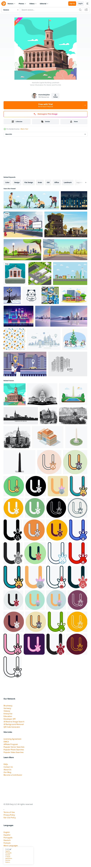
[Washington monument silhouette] (19, 462)
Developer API (9, 719)
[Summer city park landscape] (22, 249)
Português (8, 837)
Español (7, 835)
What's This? (24, 129)
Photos (21, 4)
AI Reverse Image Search (14, 721)
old (48, 182)
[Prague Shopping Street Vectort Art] (74, 200)
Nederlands (8, 858)
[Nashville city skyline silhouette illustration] (21, 415)
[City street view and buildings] (23, 224)
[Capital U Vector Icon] (49, 462)
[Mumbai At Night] (18, 316)
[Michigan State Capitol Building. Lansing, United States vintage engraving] (17, 437)
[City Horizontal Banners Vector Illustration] (50, 295)
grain (40, 182)
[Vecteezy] (3, 3)
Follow (55, 97)
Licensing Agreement (12, 739)
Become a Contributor (13, 775)
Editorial (43, 4)
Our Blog (7, 772)
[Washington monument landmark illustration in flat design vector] (73, 394)
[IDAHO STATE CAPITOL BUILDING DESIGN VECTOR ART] (42, 394)
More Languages (11, 845)
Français (7, 843)
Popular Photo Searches (14, 749)
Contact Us (8, 767)
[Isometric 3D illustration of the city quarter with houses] (39, 273)
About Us (7, 769)
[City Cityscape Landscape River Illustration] (43, 339)
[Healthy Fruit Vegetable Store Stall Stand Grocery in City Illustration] (73, 295)
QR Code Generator (12, 727)
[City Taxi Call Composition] (25, 364)
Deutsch (7, 840)
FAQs (6, 764)
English (7, 832)
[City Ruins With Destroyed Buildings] (65, 224)
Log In (80, 3)
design (17, 182)
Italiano (7, 862)
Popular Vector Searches (14, 747)
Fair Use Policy (10, 817)
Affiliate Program (11, 744)
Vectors (10, 4)
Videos (32, 4)
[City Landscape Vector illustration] (70, 273)
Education (8, 716)
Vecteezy (7, 708)
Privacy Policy (9, 815)
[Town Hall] (15, 273)
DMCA (6, 741)
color (7, 182)
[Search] (80, 9)
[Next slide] (82, 182)
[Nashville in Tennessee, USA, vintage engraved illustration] (73, 415)
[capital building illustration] (47, 437)
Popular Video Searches (14, 752)
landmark (68, 182)
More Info (8, 134)
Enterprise (8, 713)
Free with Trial (45, 105)
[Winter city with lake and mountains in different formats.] (61, 316)
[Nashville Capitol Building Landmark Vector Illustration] (15, 394)
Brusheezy (8, 705)
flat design (28, 182)
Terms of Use (9, 812)
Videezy (7, 711)
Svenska (7, 860)
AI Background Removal (14, 724)
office (56, 182)
